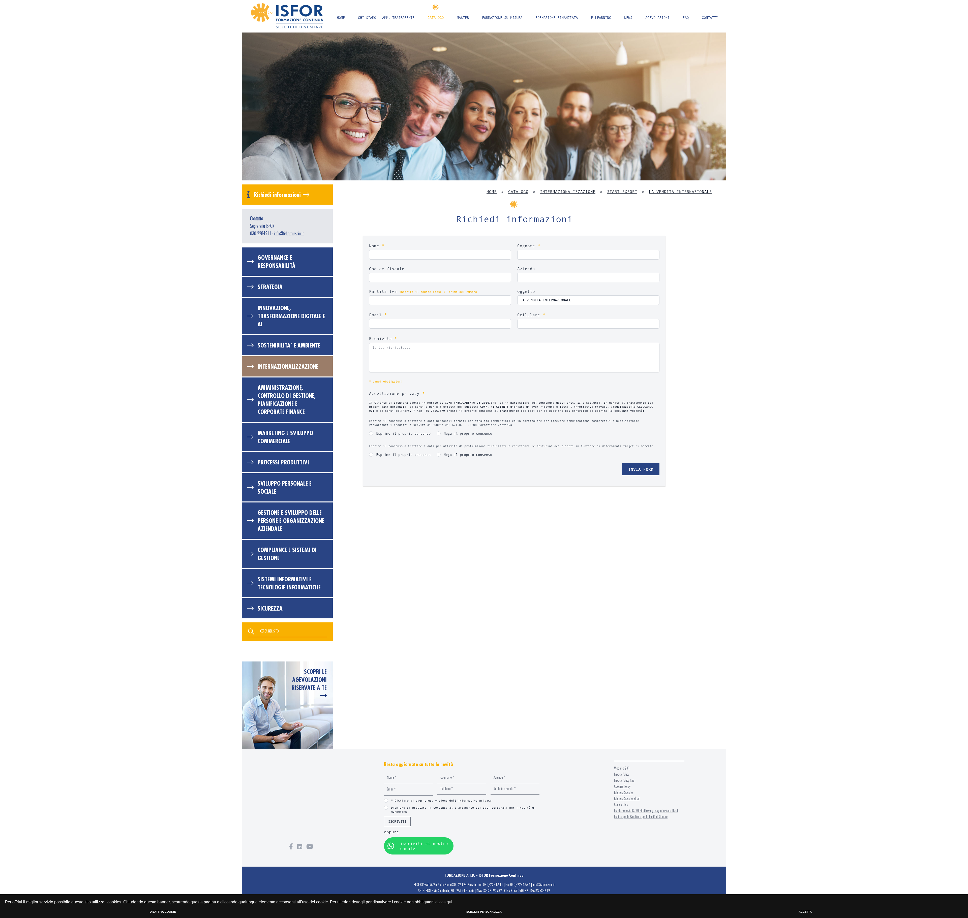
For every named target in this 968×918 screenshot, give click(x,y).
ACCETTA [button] (805, 911)
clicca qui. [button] (444, 902)
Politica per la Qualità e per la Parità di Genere (641, 816)
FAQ (686, 17)
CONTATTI (710, 17)
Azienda (526, 268)
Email (378, 314)
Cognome (528, 245)
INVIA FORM (640, 469)
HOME (341, 17)
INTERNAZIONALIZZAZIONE (567, 191)
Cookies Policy (622, 786)
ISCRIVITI (397, 821)
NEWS (628, 17)
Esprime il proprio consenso (403, 433)
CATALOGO (436, 17)
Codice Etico (621, 804)
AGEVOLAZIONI (657, 17)
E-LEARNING (601, 17)
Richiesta (383, 338)
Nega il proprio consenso (468, 433)
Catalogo (518, 191)
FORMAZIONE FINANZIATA (556, 17)
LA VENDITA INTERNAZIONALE (680, 191)
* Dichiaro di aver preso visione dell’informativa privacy (441, 800)
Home (492, 191)
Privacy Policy (621, 774)
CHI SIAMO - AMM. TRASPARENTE (386, 17)
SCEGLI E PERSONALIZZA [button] (484, 911)
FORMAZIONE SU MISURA (502, 17)
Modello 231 (622, 768)
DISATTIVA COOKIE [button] (163, 911)
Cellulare (531, 314)
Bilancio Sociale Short (627, 798)
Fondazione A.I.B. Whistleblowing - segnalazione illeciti (646, 810)
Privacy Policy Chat (624, 780)
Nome (376, 245)
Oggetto (526, 291)
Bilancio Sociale (623, 792)
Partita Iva (423, 291)
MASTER (463, 17)
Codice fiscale (386, 268)
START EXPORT (622, 191)
